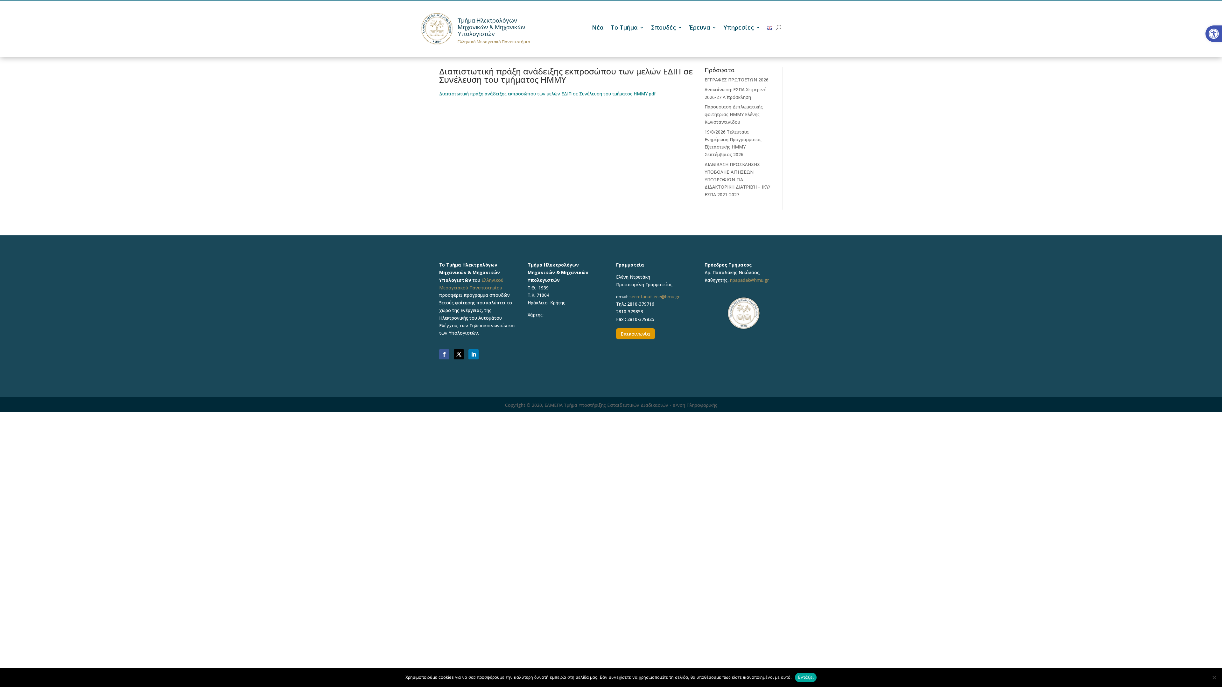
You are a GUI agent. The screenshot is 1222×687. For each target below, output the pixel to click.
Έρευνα (699, 28)
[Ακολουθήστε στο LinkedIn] (473, 354)
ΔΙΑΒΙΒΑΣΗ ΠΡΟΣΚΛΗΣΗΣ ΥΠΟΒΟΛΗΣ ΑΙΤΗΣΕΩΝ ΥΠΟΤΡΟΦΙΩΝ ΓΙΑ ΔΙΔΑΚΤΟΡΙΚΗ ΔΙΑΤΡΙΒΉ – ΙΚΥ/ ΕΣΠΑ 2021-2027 (737, 179)
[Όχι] (1214, 677)
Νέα (598, 28)
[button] (1213, 33)
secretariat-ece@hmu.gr (654, 297)
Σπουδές (663, 28)
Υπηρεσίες (739, 28)
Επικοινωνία (635, 333)
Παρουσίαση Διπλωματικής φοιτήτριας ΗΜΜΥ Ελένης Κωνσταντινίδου (734, 114)
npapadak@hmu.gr (749, 280)
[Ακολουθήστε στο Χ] (459, 354)
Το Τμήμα (624, 28)
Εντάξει (806, 677)
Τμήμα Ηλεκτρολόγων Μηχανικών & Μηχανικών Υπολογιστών (491, 27)
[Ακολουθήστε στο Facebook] (444, 354)
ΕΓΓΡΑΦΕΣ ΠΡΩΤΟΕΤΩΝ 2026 (737, 80)
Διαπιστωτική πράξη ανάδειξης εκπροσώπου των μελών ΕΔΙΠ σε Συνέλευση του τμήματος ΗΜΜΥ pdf (547, 94)
